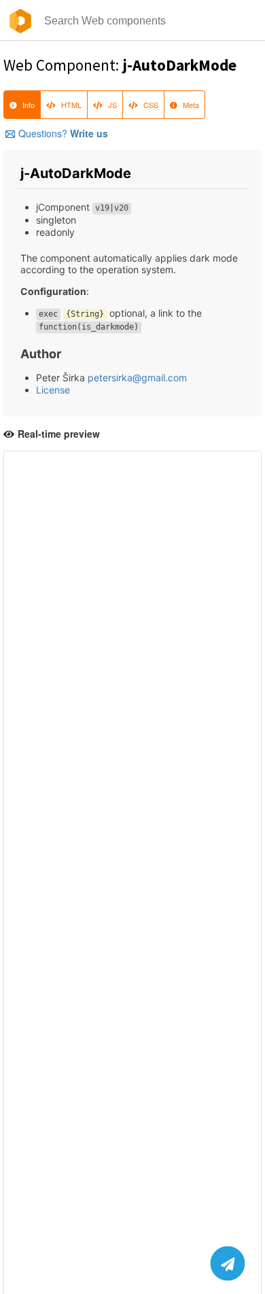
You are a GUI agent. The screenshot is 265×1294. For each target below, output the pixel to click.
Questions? (63, 133)
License (53, 390)
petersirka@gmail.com (137, 377)
